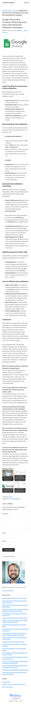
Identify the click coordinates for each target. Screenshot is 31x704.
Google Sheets (16, 498)
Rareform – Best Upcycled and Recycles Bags (13, 684)
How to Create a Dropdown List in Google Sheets (14, 618)
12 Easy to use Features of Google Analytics (13, 641)
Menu (27, 2)
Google (15, 10)
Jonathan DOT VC (7, 10)
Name (4, 533)
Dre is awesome (6, 682)
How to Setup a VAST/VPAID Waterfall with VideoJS (15, 670)
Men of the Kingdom (7, 687)
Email (4, 541)
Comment (5, 513)
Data (10, 498)
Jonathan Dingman (8, 2)
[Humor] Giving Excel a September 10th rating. (14, 598)
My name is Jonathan (7, 590)
